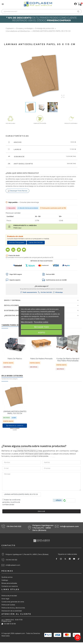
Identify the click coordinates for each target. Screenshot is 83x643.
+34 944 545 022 (46, 292)
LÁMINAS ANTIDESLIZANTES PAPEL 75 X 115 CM (14, 412)
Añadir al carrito (15, 425)
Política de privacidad (9, 596)
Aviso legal (5, 599)
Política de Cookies (8, 605)
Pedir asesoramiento (30, 292)
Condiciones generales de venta (13, 602)
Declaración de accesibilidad (12, 611)
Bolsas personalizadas (9, 583)
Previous (15, 75)
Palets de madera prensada (41, 359)
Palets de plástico (15, 359)
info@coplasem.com (69, 526)
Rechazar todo (41, 327)
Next (68, 75)
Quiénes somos (7, 577)
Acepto (41, 332)
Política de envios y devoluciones (13, 608)
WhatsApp (59, 292)
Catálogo (5, 580)
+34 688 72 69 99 (10, 624)
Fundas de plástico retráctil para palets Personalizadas (67, 360)
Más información (27, 322)
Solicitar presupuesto (16, 242)
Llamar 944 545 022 (36, 242)
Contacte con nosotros (10, 586)
